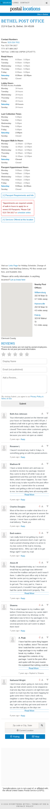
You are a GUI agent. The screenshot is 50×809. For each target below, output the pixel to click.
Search (6, 3)
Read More (29, 495)
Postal (25, 8)
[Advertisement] (25, 33)
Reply (23, 439)
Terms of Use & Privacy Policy (33, 805)
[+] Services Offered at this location (18, 220)
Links (16, 3)
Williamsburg (40, 292)
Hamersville (40, 304)
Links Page (13, 265)
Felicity (38, 315)
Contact (25, 3)
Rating (16, 736)
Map (37, 736)
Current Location (26, 730)
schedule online (24, 212)
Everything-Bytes (19, 804)
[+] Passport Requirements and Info (18, 195)
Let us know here (17, 280)
